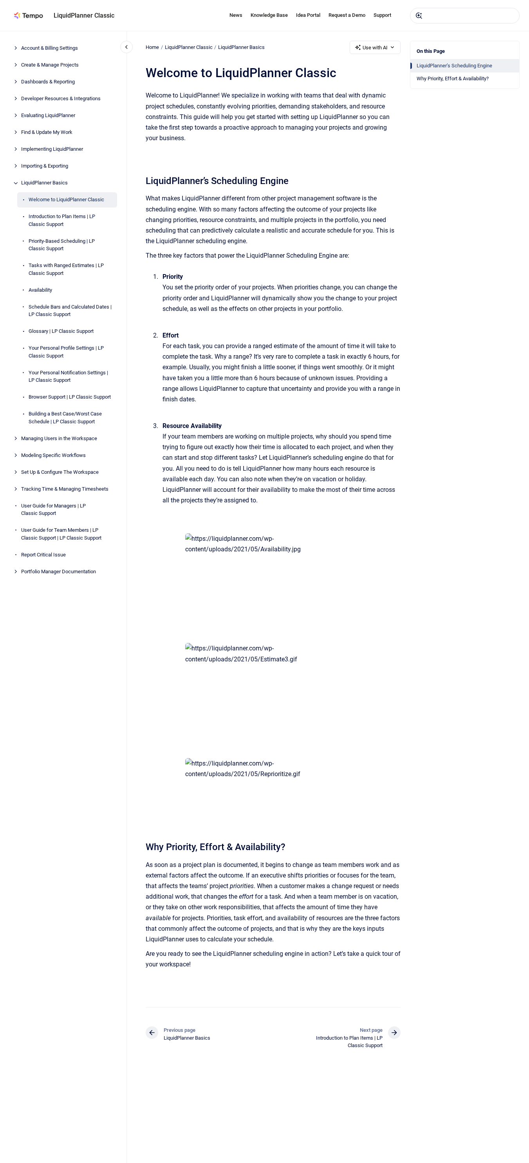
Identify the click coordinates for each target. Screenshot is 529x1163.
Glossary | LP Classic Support (61, 331)
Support (382, 15)
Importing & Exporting (44, 166)
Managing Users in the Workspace (59, 438)
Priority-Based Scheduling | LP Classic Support (62, 245)
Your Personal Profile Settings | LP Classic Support (66, 352)
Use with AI (375, 48)
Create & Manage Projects (50, 65)
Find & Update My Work (46, 132)
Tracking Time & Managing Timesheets (64, 489)
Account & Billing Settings (49, 48)
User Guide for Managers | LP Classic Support (53, 509)
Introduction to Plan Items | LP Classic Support (62, 221)
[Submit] (419, 15)
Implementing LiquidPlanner (52, 149)
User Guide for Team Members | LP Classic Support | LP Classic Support (61, 534)
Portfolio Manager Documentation (58, 571)
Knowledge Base (269, 15)
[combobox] (464, 15)
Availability (40, 290)
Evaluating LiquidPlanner (48, 116)
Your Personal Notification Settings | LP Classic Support (68, 376)
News (235, 15)
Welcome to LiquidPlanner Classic (66, 200)
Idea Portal (308, 15)
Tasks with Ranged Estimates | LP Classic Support (66, 269)
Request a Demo (347, 15)
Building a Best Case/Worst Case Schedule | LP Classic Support (65, 418)
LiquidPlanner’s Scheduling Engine (454, 66)
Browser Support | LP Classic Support (70, 397)
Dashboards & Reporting (48, 82)
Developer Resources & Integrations (61, 99)
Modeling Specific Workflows (53, 455)
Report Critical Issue (43, 555)
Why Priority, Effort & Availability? (453, 78)
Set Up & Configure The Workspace (60, 472)
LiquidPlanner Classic (84, 15)
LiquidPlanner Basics (44, 183)
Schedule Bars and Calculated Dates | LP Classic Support (70, 311)
